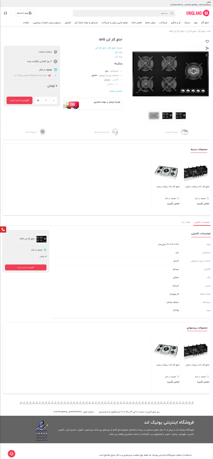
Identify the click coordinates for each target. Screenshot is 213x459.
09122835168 (205, 5)
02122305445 (191, 5)
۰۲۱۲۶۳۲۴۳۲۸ (75, 411)
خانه (209, 31)
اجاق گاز (201, 31)
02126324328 (176, 5)
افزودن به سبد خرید (19, 100)
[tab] (202, 222)
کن (116, 52)
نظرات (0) (186, 222)
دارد (106, 71)
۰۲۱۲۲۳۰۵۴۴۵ (60, 411)
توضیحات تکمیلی (201, 222)
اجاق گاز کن (191, 31)
